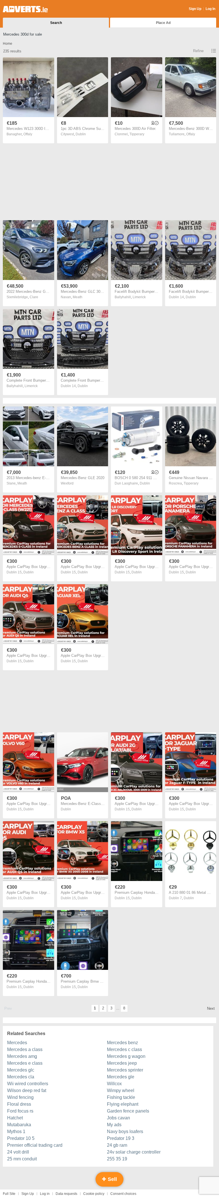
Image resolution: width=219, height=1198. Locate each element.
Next (211, 1008)
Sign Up (195, 9)
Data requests (66, 1194)
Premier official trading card (34, 1145)
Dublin (81, 134)
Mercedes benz (122, 1042)
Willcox (114, 1083)
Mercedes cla (20, 1076)
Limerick (139, 297)
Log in (45, 1194)
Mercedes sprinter (125, 1070)
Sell (111, 1179)
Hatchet (15, 1117)
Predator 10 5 (21, 1138)
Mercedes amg (22, 1056)
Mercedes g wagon (126, 1056)
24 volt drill (18, 1152)
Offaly (27, 134)
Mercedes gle (120, 1076)
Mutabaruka (19, 1124)
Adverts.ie (25, 9)
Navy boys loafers (125, 1131)
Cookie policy (93, 1194)
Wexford (67, 483)
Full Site (9, 1194)
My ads (114, 1124)
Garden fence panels (128, 1111)
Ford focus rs (20, 1111)
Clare (34, 297)
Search (56, 23)
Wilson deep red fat (26, 1090)
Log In (210, 9)
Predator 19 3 (120, 1138)
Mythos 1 (16, 1131)
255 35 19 (117, 1158)
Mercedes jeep (122, 1063)
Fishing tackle (121, 1097)
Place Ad (163, 23)
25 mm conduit (22, 1158)
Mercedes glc (20, 1070)
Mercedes (17, 1042)
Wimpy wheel (120, 1090)
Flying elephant (122, 1104)
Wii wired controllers (27, 1083)
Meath (77, 297)
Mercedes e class (24, 1063)
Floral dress (19, 1104)
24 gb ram (117, 1145)
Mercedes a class (24, 1049)
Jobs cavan (118, 1117)
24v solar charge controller (134, 1152)
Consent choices (123, 1194)
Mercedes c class (124, 1049)
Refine (198, 51)
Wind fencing (20, 1097)
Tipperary (136, 134)
